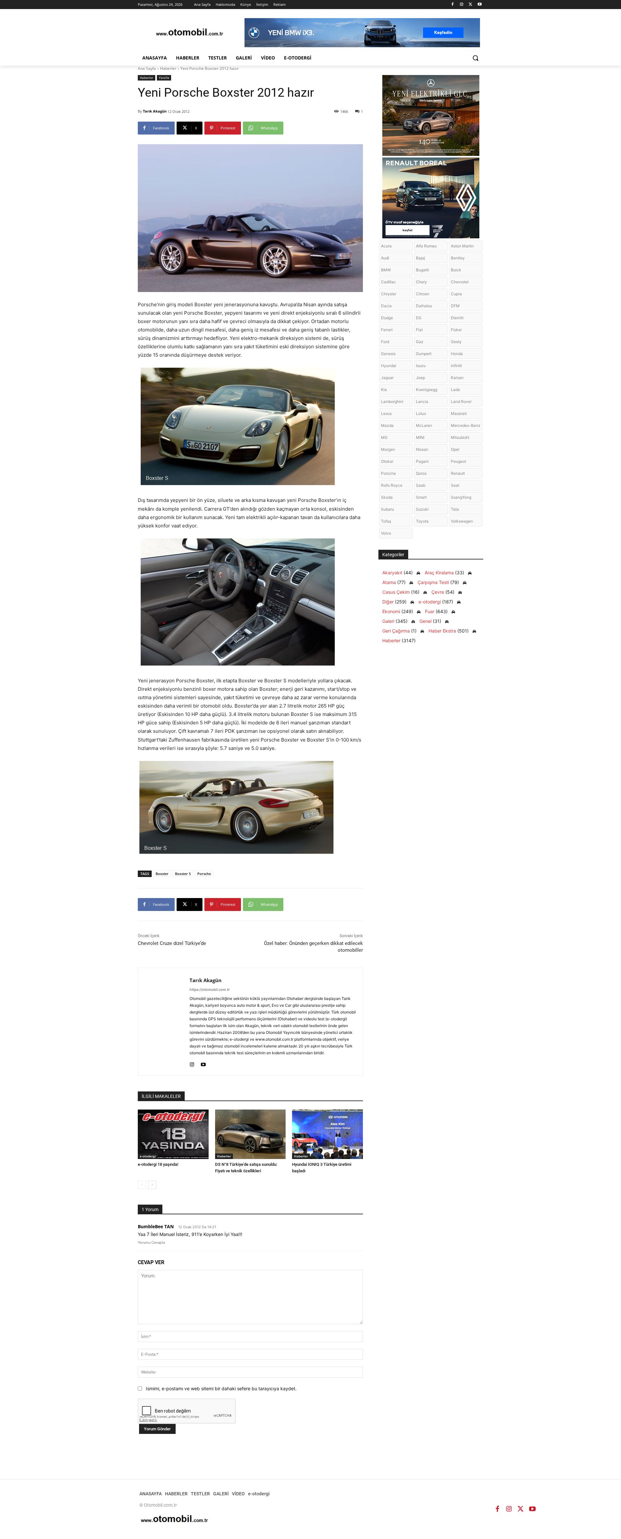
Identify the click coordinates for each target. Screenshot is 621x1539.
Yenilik (164, 77)
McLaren (424, 425)
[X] (470, 4)
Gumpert (423, 353)
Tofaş (386, 521)
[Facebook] (452, 4)
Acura (386, 246)
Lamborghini (392, 401)
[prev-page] (142, 1185)
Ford (385, 341)
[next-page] (152, 1185)
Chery (421, 281)
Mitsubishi (460, 437)
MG (384, 437)
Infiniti (456, 365)
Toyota (422, 521)
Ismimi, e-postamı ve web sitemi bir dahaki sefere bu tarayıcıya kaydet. (221, 1388)
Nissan (422, 449)
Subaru (387, 509)
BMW (386, 269)
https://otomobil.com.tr (210, 989)
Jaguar (387, 377)
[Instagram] (461, 4)
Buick (456, 269)
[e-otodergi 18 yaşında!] (173, 1134)
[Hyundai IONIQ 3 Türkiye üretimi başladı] (327, 1134)
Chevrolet (460, 281)
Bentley (458, 257)
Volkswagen (462, 521)
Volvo (386, 533)
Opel (455, 449)
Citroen (422, 293)
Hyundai (388, 365)
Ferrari (387, 329)
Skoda (387, 497)
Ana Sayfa (147, 68)
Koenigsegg (426, 389)
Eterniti (457, 317)
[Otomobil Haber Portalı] (189, 33)
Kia (384, 389)
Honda (457, 353)
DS (418, 317)
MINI (420, 437)
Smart (421, 497)
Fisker (456, 329)
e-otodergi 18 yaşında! (158, 1164)
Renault (458, 473)
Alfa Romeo (426, 246)
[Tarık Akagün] (164, 1022)
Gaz (419, 341)
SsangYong (461, 497)
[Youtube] (479, 4)
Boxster (162, 873)
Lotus (421, 413)
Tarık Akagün (155, 111)
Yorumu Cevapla (151, 1242)
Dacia (386, 305)
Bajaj (420, 257)
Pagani (422, 461)
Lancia (422, 401)
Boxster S (183, 873)
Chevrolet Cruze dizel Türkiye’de (172, 943)
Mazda (387, 425)
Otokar (387, 461)
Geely (456, 341)
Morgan (388, 449)
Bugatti (422, 269)
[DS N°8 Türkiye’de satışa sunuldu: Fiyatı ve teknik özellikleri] (250, 1134)
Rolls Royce (391, 485)
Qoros (421, 473)
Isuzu (421, 365)
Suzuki (422, 509)
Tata (455, 509)
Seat (455, 485)
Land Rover (461, 401)
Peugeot (458, 461)
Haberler (168, 68)
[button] (475, 58)
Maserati (459, 413)
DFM (455, 305)
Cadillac (388, 281)
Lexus (386, 413)
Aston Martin (462, 246)
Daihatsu (424, 305)
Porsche (204, 873)
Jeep (420, 377)
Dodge (387, 317)
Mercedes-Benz (465, 425)
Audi (385, 257)
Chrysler (388, 293)
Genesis (388, 353)
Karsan (457, 377)
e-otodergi (148, 1156)
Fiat (419, 329)
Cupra (456, 293)
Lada (455, 389)
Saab (420, 485)
